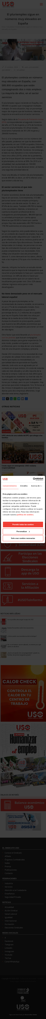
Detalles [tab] (24, 486)
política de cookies (25, 515)
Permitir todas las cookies (23, 524)
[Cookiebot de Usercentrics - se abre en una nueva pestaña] (33, 479)
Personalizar (22, 531)
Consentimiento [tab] (10, 486)
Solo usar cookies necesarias (23, 538)
